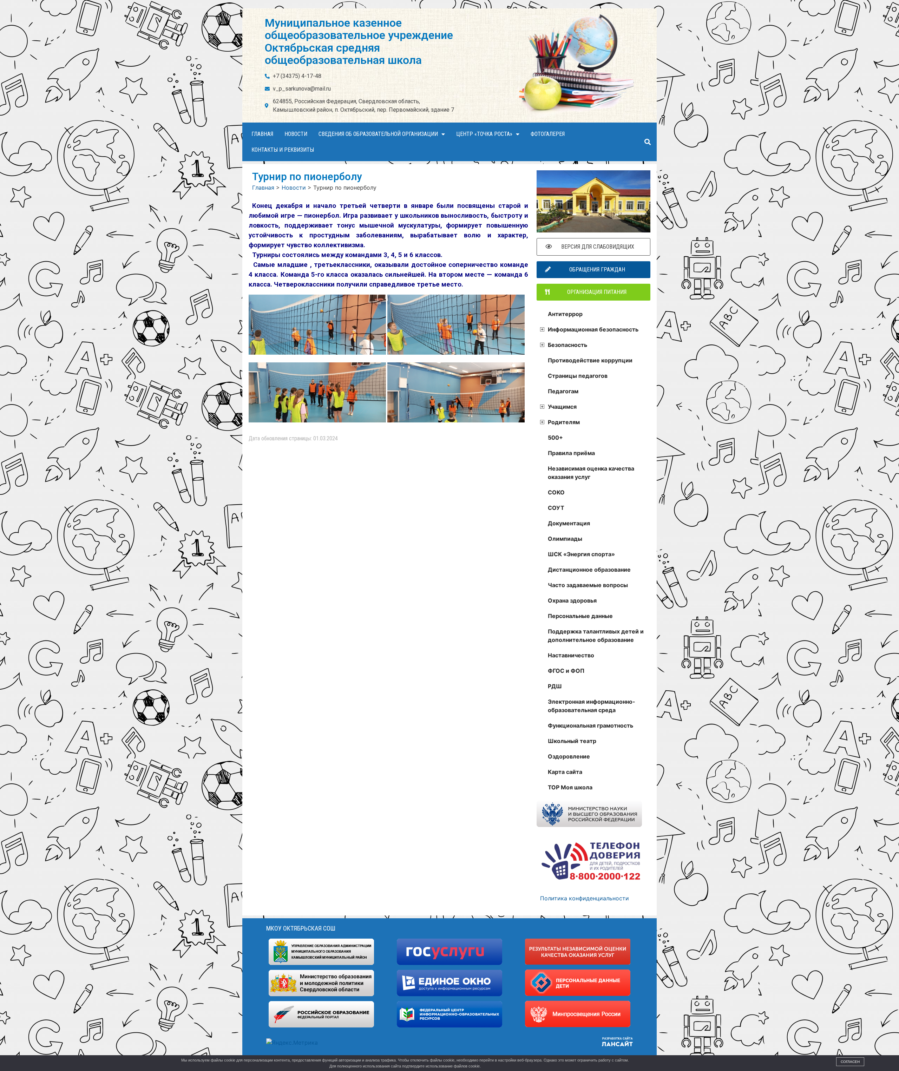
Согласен (850, 1062)
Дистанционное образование (589, 569)
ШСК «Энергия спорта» (581, 554)
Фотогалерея (548, 134)
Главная (262, 134)
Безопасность (567, 344)
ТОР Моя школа (570, 787)
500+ (555, 437)
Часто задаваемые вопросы (588, 585)
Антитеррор (565, 313)
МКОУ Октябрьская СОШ (300, 928)
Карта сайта (565, 771)
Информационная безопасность (593, 329)
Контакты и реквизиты (282, 149)
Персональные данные (580, 615)
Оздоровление (569, 756)
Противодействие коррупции (590, 360)
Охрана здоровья (572, 600)
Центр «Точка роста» (484, 134)
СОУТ (556, 507)
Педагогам (563, 391)
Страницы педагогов (578, 375)
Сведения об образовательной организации (378, 134)
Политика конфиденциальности (584, 898)
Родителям (564, 422)
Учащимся (562, 406)
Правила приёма (571, 452)
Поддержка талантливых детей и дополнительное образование (596, 635)
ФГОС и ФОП (566, 670)
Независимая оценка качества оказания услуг (591, 472)
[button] (647, 142)
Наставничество (571, 655)
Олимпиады (565, 538)
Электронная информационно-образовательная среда (591, 706)
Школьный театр (572, 740)
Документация (569, 523)
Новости (295, 134)
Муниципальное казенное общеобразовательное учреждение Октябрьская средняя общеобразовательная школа (359, 41)
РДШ (555, 686)
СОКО (556, 492)
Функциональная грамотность (590, 725)
